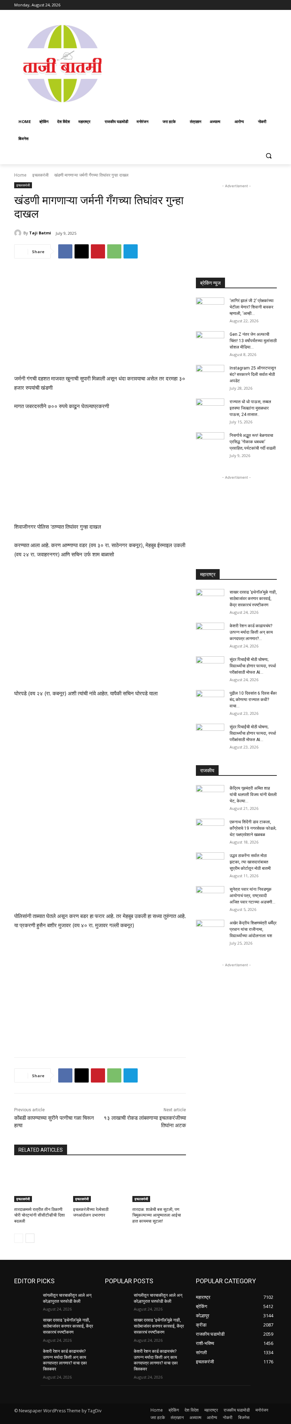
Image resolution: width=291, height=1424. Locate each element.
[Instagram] (243, 5)
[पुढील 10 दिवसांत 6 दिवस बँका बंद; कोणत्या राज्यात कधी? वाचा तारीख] (210, 700)
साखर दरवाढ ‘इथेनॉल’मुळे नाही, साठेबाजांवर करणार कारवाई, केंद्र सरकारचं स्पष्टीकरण (253, 598)
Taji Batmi (40, 232)
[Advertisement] (201, 62)
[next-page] (30, 1238)
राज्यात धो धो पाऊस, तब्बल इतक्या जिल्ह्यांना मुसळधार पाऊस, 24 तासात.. (250, 408)
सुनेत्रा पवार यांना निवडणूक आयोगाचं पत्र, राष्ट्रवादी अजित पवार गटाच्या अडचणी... (252, 896)
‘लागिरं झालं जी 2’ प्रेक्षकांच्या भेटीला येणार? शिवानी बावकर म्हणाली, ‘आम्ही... (252, 307)
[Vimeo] (263, 5)
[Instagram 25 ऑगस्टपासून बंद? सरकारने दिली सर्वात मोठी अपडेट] (210, 375)
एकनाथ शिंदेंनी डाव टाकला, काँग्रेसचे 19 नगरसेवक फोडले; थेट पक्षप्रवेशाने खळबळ (253, 828)
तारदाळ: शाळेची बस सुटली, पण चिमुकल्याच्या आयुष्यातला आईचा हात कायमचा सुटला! (156, 1215)
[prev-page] (18, 1238)
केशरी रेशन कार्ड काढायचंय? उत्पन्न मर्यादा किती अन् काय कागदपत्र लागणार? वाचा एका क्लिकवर (65, 1360)
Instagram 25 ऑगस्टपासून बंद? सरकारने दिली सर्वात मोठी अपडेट (253, 374)
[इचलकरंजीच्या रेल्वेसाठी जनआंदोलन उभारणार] (100, 1183)
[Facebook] (233, 5)
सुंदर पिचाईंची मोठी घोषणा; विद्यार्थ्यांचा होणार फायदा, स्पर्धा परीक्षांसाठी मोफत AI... (253, 666)
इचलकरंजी (40, 175)
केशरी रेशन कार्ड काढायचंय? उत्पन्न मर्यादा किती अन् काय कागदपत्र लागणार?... (251, 632)
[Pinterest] (98, 251)
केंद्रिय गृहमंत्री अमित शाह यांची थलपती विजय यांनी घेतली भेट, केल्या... (253, 794)
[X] (253, 5)
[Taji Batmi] (18, 233)
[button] (268, 156)
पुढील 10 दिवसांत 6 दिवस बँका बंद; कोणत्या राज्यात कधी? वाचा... (253, 699)
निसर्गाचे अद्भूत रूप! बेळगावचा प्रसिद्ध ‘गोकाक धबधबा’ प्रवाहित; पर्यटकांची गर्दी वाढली (253, 442)
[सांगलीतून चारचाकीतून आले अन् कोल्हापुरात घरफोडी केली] (26, 1300)
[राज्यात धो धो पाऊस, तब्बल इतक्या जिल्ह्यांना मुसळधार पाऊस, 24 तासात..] (210, 408)
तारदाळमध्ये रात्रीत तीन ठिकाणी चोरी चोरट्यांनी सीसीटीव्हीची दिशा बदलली (39, 1215)
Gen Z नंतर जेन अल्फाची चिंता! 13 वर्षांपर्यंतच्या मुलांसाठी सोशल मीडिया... (253, 341)
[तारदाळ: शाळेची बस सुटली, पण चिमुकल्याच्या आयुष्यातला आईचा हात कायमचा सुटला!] (159, 1183)
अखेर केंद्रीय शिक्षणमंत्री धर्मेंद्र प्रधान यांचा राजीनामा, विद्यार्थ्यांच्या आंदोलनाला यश (253, 929)
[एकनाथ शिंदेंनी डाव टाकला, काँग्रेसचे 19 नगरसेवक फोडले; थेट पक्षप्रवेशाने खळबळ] (210, 829)
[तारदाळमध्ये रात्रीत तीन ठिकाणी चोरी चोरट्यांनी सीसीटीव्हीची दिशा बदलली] (41, 1183)
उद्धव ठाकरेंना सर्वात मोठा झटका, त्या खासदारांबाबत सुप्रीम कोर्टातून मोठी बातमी (250, 862)
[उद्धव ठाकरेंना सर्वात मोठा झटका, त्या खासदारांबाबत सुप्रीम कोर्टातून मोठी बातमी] (210, 862)
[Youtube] (273, 5)
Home (20, 175)
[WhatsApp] (114, 251)
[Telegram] (130, 251)
